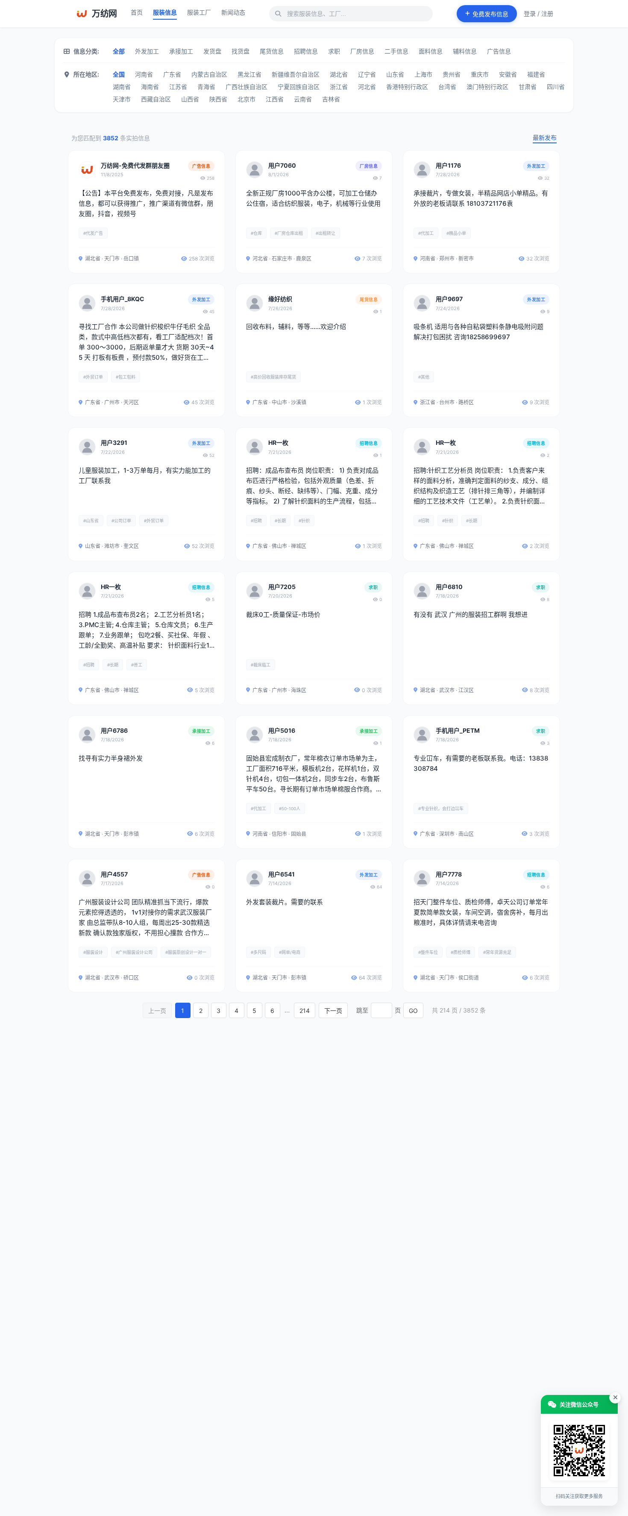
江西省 (275, 99)
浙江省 (339, 86)
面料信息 (431, 51)
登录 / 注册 (538, 13)
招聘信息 (306, 51)
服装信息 (165, 12)
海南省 (150, 86)
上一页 (157, 1010)
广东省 (172, 74)
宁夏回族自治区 (299, 86)
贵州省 (452, 74)
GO (413, 1010)
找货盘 (240, 51)
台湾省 (447, 86)
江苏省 (178, 86)
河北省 (367, 86)
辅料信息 (465, 51)
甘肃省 (528, 86)
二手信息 (396, 51)
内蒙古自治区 (209, 74)
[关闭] (615, 1397)
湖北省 (339, 74)
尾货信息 (272, 51)
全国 (119, 74)
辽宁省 (367, 74)
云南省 (303, 99)
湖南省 (122, 86)
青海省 (206, 86)
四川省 (556, 86)
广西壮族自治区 (246, 86)
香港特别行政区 (407, 86)
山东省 (395, 74)
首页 (137, 12)
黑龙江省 (249, 74)
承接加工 (181, 51)
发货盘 (212, 51)
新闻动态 (233, 12)
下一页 (333, 1010)
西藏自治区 (156, 99)
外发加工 (147, 51)
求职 (334, 51)
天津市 (122, 99)
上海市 (423, 74)
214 (304, 1010)
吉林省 (331, 99)
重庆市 (480, 74)
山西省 (190, 99)
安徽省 (508, 74)
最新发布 (545, 137)
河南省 (144, 74)
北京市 (246, 99)
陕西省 (218, 99)
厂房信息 (362, 51)
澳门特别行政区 (487, 86)
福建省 (536, 74)
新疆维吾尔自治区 (296, 74)
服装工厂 (199, 12)
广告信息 (499, 51)
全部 (119, 51)
